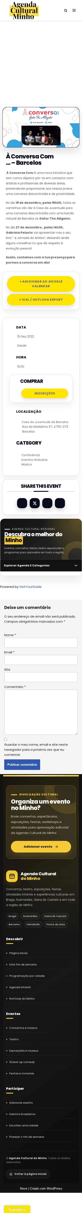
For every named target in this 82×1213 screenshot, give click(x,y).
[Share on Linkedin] (47, 503)
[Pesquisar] (65, 10)
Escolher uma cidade (23, 1125)
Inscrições (44, 393)
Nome (10, 635)
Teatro (14, 1039)
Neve (23, 1188)
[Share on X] (35, 503)
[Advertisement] (41, 60)
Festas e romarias (21, 1073)
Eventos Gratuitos (34, 460)
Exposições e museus (23, 1051)
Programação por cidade (27, 976)
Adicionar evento (38, 846)
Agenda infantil (20, 987)
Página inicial (18, 953)
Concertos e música (23, 1028)
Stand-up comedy (22, 1062)
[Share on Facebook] (22, 503)
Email (9, 652)
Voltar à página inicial (30, 1174)
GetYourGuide (30, 586)
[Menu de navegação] (74, 10)
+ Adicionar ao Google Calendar (41, 283)
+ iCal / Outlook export (41, 300)
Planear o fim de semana (26, 1137)
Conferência (30, 455)
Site (7, 669)
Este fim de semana (23, 964)
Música (26, 464)
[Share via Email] (60, 503)
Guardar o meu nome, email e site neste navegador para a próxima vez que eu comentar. (36, 749)
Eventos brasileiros (22, 1114)
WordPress (54, 1188)
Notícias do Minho (22, 999)
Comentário (15, 687)
